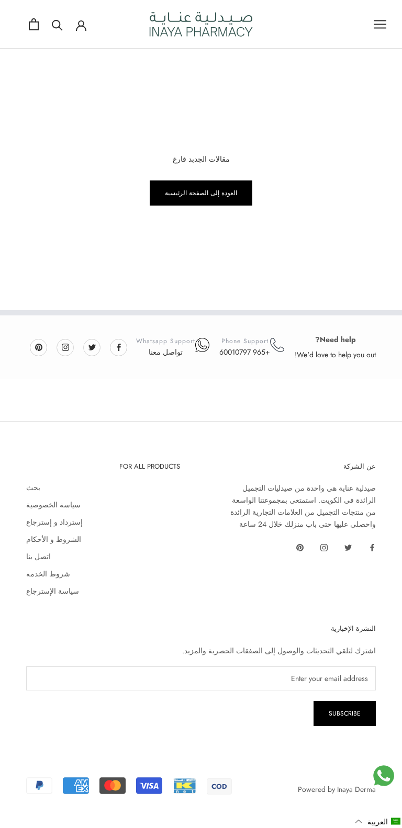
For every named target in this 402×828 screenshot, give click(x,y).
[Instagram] (65, 347)
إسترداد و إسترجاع (54, 522)
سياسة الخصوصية (53, 505)
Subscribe (345, 713)
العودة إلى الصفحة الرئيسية (201, 193)
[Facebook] (118, 347)
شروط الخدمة (48, 574)
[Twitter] (92, 347)
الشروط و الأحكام (53, 539)
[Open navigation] (380, 24)
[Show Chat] (383, 775)
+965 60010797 (244, 352)
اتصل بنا (38, 556)
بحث (33, 487)
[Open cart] (34, 24)
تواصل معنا (166, 352)
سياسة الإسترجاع (52, 591)
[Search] (57, 24)
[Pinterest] (38, 347)
